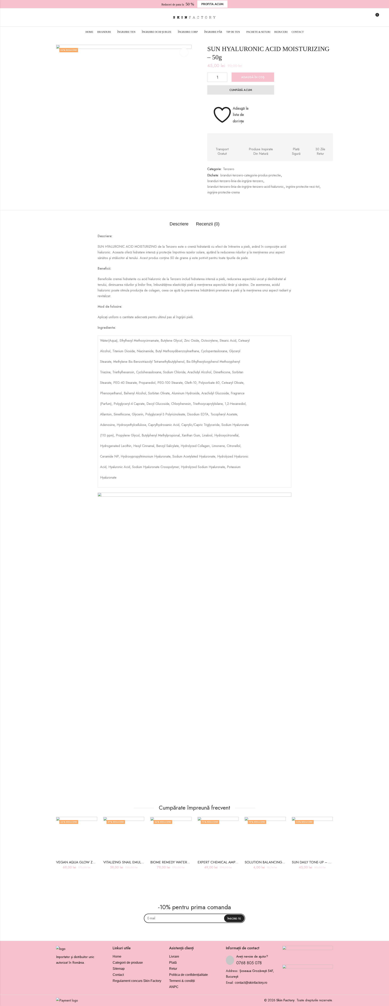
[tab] (179, 224)
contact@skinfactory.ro (251, 982)
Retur (173, 968)
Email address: (194, 918)
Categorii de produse (128, 962)
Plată (173, 962)
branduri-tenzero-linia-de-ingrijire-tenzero (235, 181)
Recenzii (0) (207, 223)
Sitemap (119, 968)
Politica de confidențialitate (188, 974)
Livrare (174, 956)
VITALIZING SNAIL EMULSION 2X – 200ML (136, 862)
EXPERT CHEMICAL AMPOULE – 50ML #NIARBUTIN (238, 862)
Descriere (179, 223)
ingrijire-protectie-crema (223, 192)
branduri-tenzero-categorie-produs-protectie (250, 175)
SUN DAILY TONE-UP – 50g (313, 862)
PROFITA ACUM (212, 4)
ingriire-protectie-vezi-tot (302, 186)
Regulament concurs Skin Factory (137, 981)
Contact (118, 974)
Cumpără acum (240, 90)
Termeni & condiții (182, 981)
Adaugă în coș (252, 77)
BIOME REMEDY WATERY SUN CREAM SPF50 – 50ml (191, 862)
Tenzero (228, 169)
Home (117, 956)
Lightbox (184, 52)
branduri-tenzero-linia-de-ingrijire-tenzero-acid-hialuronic (245, 186)
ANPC (173, 987)
